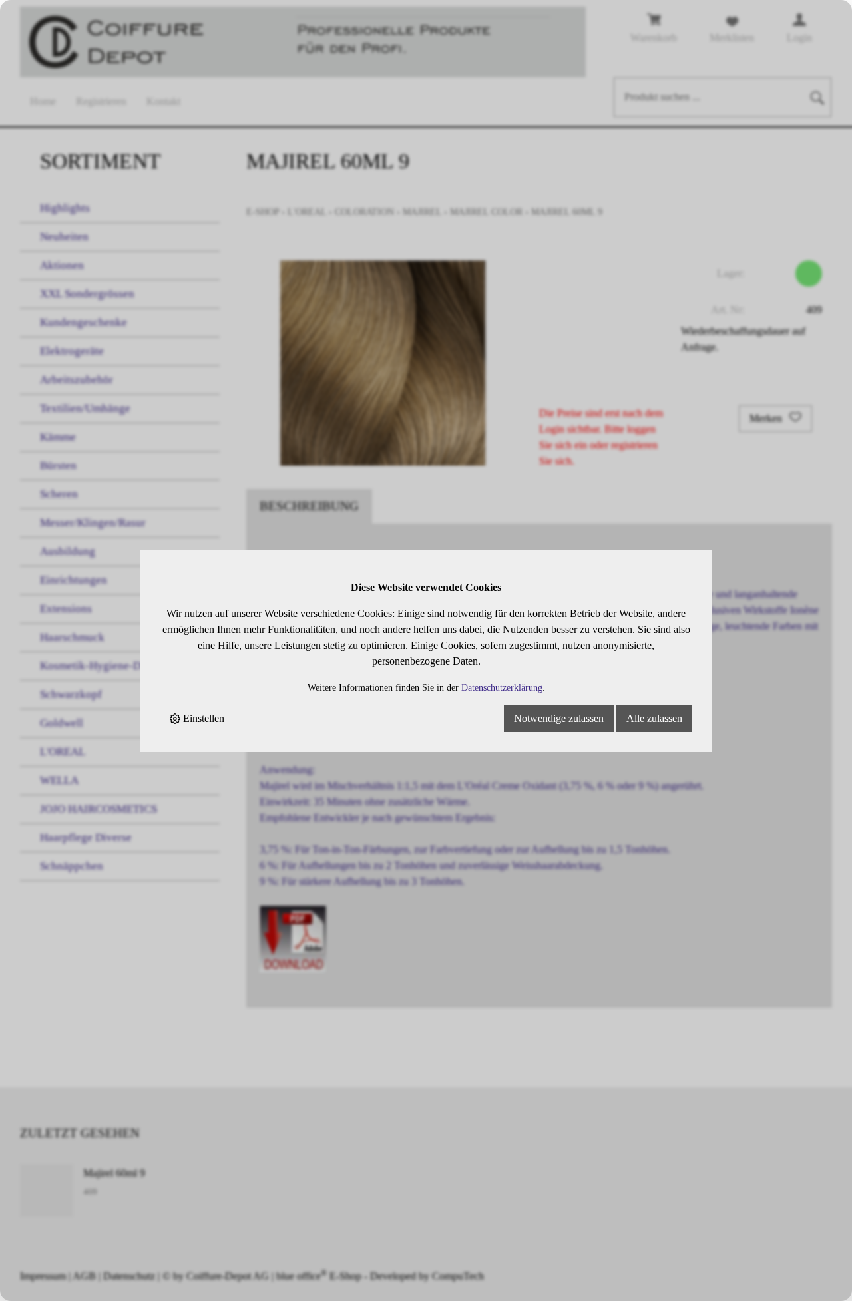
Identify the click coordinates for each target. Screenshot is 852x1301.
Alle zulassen (654, 718)
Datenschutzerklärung (501, 687)
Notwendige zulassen (559, 718)
